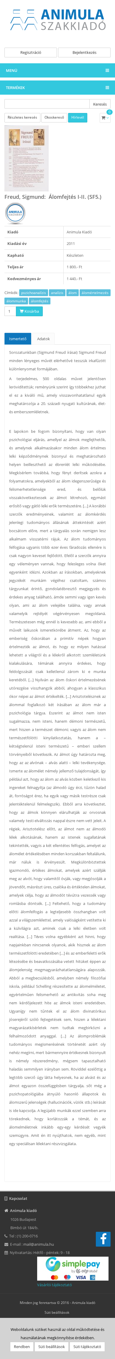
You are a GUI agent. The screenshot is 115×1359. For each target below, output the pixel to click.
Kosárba (31, 311)
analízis (57, 292)
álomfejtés (39, 301)
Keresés (100, 104)
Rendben (22, 1346)
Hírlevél (77, 117)
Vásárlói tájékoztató (54, 1284)
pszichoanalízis (33, 292)
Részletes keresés (22, 117)
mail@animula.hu (38, 1244)
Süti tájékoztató (87, 1346)
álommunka (16, 301)
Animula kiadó (83, 1302)
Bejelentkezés (84, 52)
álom (72, 292)
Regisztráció (30, 52)
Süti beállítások (57, 1312)
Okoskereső (54, 117)
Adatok (43, 338)
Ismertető (18, 338)
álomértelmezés (95, 292)
